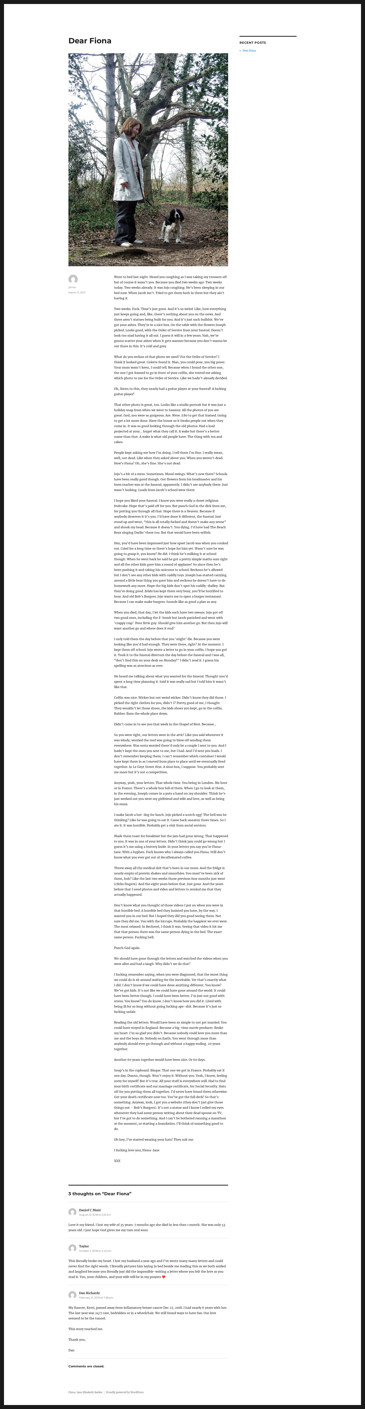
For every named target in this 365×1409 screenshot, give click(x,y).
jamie (72, 287)
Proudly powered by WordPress (125, 1392)
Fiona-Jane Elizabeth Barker (85, 1392)
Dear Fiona (249, 50)
